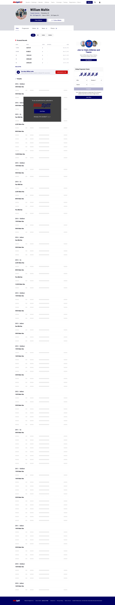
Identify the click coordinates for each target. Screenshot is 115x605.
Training (65, 2)
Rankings (34, 2)
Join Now (88, 97)
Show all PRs (18, 66)
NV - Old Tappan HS (35, 15)
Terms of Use (68, 600)
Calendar (40, 2)
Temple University (34, 13)
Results (28, 2)
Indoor (43, 35)
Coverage (58, 2)
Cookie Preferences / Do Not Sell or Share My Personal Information (87, 600)
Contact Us (52, 600)
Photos (54, 28)
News (44, 28)
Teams (53, 2)
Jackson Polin (45, 600)
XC (37, 35)
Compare (88, 89)
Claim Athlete (38, 20)
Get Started (89, 60)
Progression (25, 28)
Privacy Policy (60, 600)
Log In (49, 116)
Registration (72, 2)
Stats (17, 28)
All (33, 35)
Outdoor (50, 35)
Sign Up (89, 2)
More (78, 2)
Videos (35, 28)
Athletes (47, 2)
